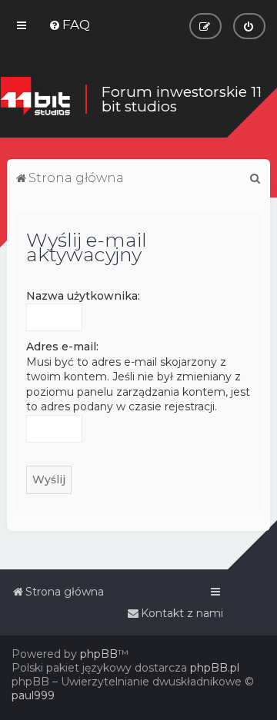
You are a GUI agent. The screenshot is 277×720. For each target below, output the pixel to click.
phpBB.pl (214, 668)
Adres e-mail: (62, 346)
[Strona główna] (35, 99)
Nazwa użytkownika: (83, 296)
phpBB (99, 654)
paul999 (33, 695)
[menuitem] (69, 24)
